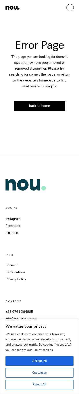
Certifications (15, 272)
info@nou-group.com (21, 318)
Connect (11, 265)
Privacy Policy (15, 279)
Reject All (39, 384)
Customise (39, 373)
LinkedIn (11, 233)
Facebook (12, 226)
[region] (39, 356)
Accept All (39, 361)
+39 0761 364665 (19, 311)
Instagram (13, 219)
